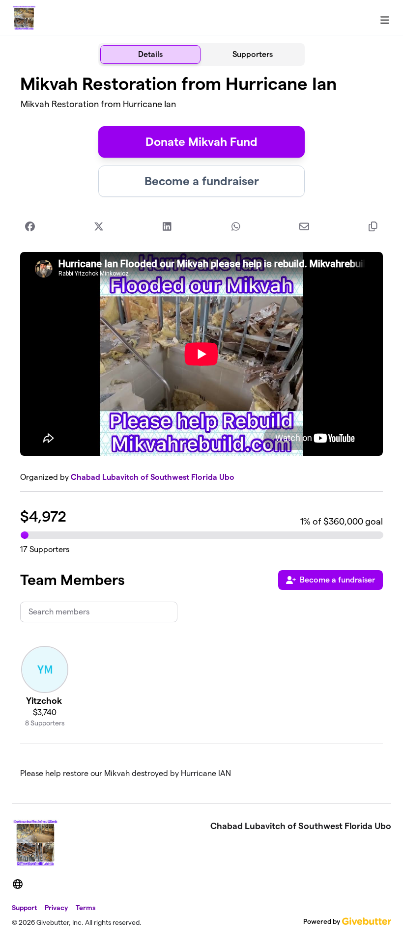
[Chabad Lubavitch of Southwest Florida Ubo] (24, 17)
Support (24, 908)
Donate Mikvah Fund (201, 141)
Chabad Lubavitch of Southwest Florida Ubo (152, 477)
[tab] (150, 54)
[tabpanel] (201, 430)
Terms (85, 908)
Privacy (56, 908)
